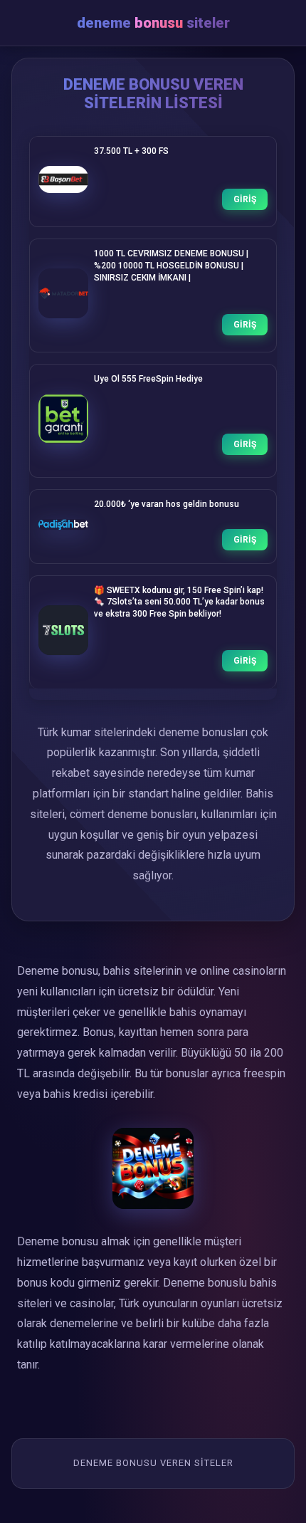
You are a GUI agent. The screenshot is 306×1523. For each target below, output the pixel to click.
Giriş (244, 199)
